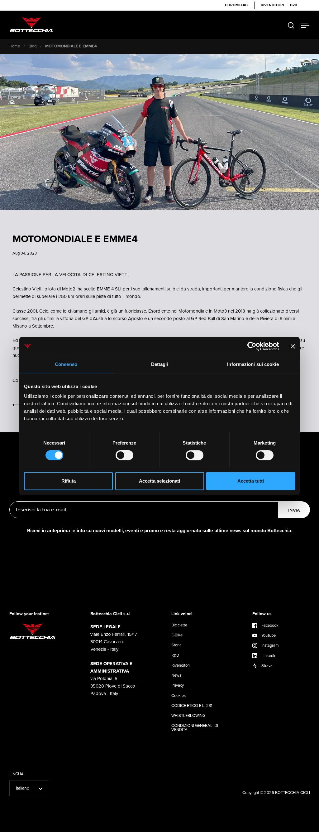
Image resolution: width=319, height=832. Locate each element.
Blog (32, 46)
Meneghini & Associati (265, 827)
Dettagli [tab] (159, 364)
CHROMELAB (236, 5)
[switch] (124, 456)
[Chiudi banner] (293, 346)
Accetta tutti (250, 481)
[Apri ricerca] (291, 25)
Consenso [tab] (66, 364)
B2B (293, 5)
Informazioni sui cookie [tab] (253, 364)
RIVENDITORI (272, 5)
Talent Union (298, 827)
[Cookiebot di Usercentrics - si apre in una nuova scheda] (252, 346)
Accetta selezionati (159, 481)
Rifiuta (68, 481)
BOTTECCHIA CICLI (292, 793)
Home (14, 46)
